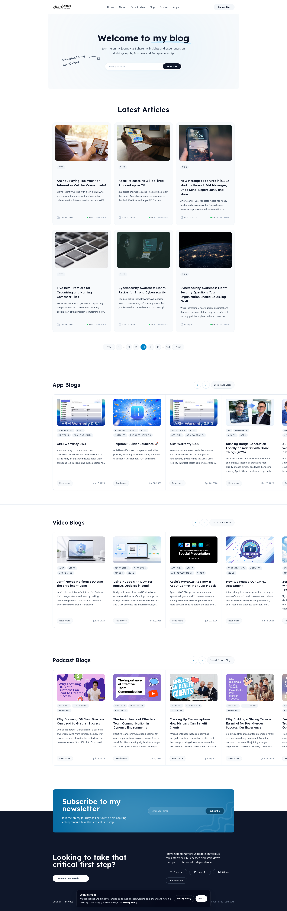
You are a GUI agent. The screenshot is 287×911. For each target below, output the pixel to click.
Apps (176, 7)
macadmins (65, 430)
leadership (80, 705)
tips (61, 167)
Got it (201, 898)
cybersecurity (236, 568)
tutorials (241, 430)
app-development (125, 430)
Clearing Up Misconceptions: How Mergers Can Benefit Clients (190, 723)
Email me (178, 872)
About (122, 7)
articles (64, 435)
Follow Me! (224, 7)
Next (178, 346)
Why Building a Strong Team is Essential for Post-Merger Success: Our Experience (248, 723)
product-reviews (140, 435)
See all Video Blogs (222, 522)
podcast (64, 705)
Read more (64, 483)
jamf (61, 568)
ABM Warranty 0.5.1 (71, 444)
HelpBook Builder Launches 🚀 (135, 444)
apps (80, 430)
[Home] (62, 7)
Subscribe (172, 66)
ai (229, 430)
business (64, 710)
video (72, 568)
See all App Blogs (222, 384)
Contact (163, 7)
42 (158, 346)
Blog (152, 7)
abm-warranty (82, 435)
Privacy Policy (130, 902)
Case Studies (137, 7)
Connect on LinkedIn (68, 878)
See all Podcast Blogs (220, 660)
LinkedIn (202, 872)
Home (110, 7)
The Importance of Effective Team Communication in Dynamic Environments (134, 723)
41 (150, 346)
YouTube (178, 880)
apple (190, 568)
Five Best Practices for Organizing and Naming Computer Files (74, 292)
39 (136, 346)
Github (225, 872)
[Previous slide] (197, 384)
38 (129, 346)
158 (168, 346)
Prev (109, 346)
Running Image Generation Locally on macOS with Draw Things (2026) (247, 448)
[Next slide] (206, 384)
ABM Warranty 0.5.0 (184, 444)
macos (232, 435)
